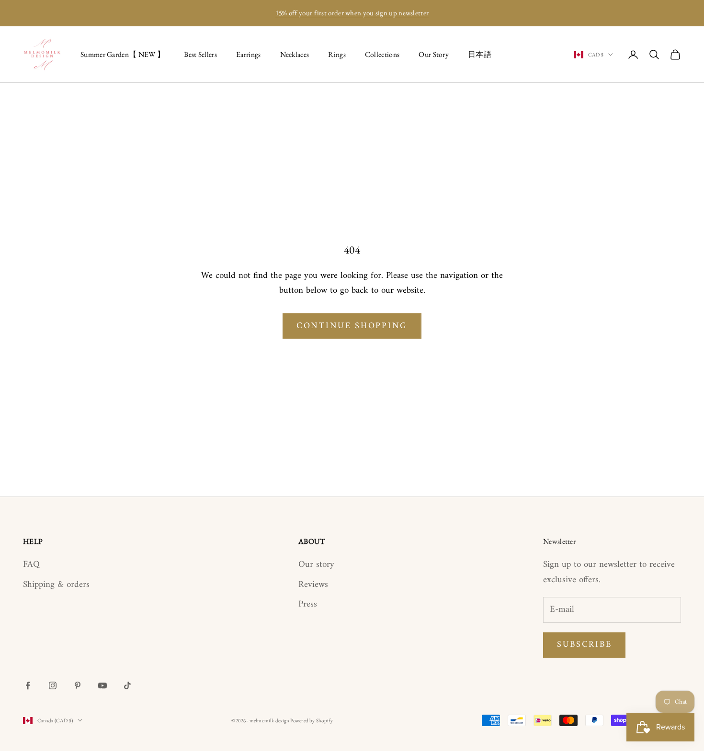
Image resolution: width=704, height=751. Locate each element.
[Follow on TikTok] (127, 685)
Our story (316, 565)
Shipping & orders (56, 585)
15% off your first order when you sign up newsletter (352, 12)
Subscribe (584, 644)
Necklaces (294, 54)
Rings (337, 54)
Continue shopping (352, 326)
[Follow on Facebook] (28, 685)
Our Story (434, 54)
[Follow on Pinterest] (77, 685)
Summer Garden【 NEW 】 (122, 54)
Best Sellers (200, 54)
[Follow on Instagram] (52, 685)
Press (307, 604)
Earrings (248, 54)
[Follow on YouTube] (102, 685)
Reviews (313, 585)
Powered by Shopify (311, 720)
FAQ (31, 565)
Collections (382, 54)
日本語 (479, 54)
